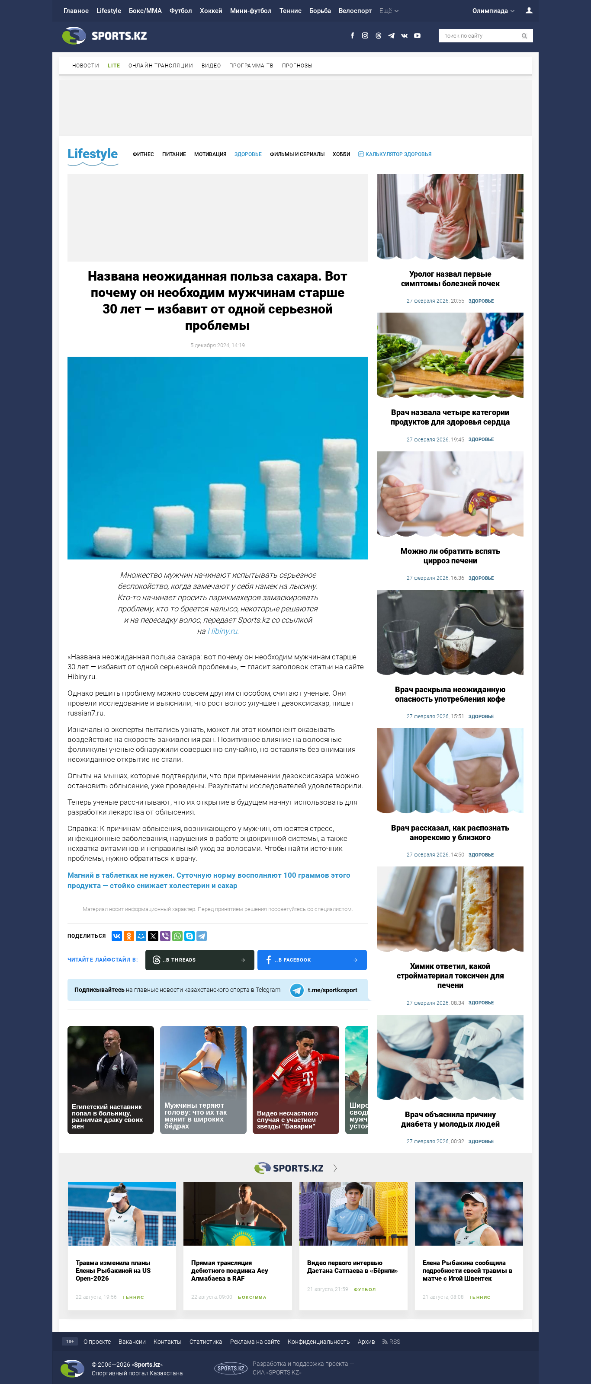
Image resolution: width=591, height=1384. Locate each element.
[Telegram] (201, 936)
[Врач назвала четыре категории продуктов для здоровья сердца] (450, 356)
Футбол (181, 11)
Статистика (206, 1341)
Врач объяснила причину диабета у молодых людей (450, 1119)
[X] (153, 936)
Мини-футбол (251, 11)
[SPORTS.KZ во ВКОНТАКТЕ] (404, 35)
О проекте (97, 1341)
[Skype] (189, 936)
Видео (212, 66)
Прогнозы (297, 66)
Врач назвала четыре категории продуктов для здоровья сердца (450, 417)
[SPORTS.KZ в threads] (378, 35)
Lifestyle (108, 11)
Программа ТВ (251, 66)
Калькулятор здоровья (398, 154)
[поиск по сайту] (524, 36)
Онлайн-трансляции (160, 66)
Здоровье (248, 154)
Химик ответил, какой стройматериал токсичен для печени (450, 976)
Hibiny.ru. (223, 631)
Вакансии (132, 1341)
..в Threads (179, 960)
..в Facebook (293, 960)
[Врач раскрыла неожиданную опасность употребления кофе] (450, 633)
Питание (174, 154)
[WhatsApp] (177, 936)
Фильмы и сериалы (297, 154)
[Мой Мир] (141, 936)
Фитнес (143, 154)
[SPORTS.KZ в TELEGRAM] (391, 35)
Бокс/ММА (145, 11)
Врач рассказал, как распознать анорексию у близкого (450, 832)
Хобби (341, 154)
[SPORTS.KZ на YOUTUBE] (417, 35)
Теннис (290, 11)
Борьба (320, 11)
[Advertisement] (295, 107)
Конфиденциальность (319, 1341)
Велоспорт (355, 11)
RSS (394, 1341)
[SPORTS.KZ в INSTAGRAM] (365, 35)
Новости (86, 66)
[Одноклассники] (129, 936)
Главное (76, 11)
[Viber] (165, 936)
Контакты (168, 1341)
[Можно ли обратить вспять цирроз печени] (450, 494)
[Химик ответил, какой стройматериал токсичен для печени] (450, 909)
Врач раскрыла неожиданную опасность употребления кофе (450, 694)
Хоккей (211, 11)
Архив (366, 1341)
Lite (114, 66)
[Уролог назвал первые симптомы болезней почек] (450, 217)
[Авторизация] (524, 10)
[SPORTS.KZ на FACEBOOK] (352, 35)
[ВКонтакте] (117, 936)
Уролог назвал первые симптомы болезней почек (450, 278)
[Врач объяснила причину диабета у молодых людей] (450, 1058)
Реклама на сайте (255, 1341)
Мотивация (210, 154)
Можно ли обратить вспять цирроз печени (450, 556)
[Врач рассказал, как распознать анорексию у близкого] (450, 771)
